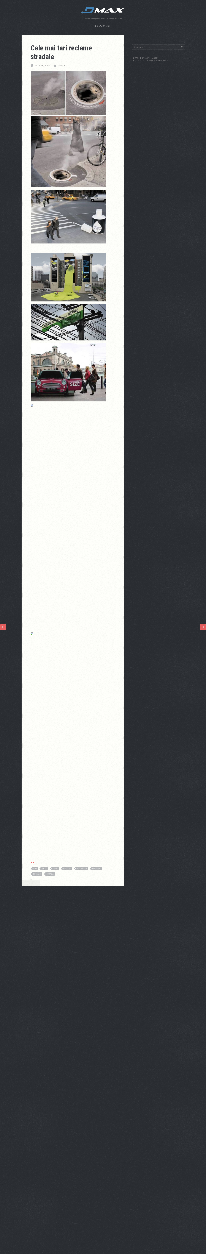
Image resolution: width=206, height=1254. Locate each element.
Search (181, 47)
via (32, 862)
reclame (37, 874)
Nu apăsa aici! (103, 26)
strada (50, 874)
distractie (82, 868)
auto (44, 868)
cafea (55, 868)
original (96, 868)
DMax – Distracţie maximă (145, 58)
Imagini (62, 65)
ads (35, 868)
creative (67, 868)
